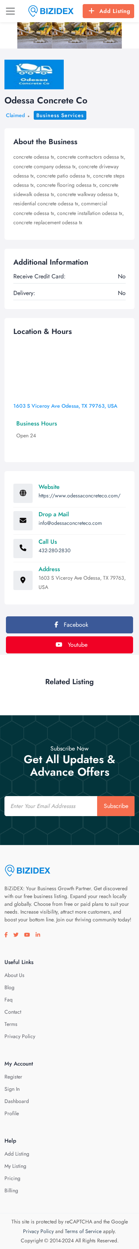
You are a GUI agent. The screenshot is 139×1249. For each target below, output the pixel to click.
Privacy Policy (19, 1036)
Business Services (60, 115)
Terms (10, 1024)
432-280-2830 (54, 550)
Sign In (12, 1089)
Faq (8, 999)
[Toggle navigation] (10, 11)
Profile (11, 1113)
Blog (9, 987)
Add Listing (114, 11)
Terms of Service (83, 1231)
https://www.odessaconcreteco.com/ (79, 495)
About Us (14, 975)
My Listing (15, 1166)
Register (13, 1076)
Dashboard (16, 1101)
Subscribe (116, 806)
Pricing (12, 1178)
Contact (12, 1012)
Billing (11, 1190)
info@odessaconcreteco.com (70, 523)
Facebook (75, 624)
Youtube (76, 644)
